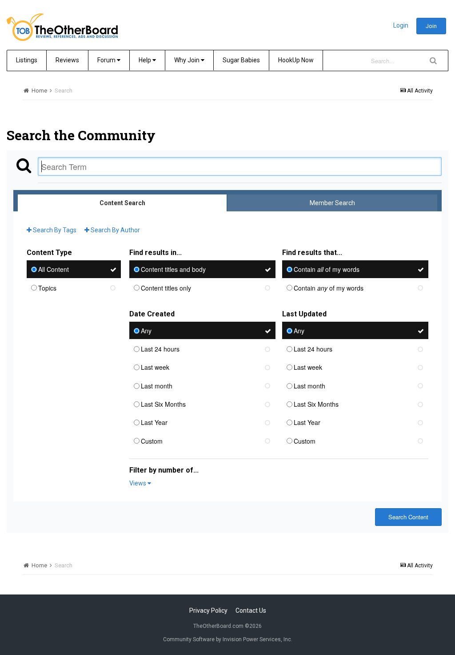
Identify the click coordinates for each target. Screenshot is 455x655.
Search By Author (114, 230)
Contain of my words (326, 269)
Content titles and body (173, 269)
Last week (155, 367)
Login (400, 25)
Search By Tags (54, 230)
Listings (26, 60)
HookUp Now (296, 60)
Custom (152, 441)
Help (145, 60)
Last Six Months (163, 404)
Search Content (408, 517)
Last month (156, 385)
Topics (47, 287)
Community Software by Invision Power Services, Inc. (227, 639)
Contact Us (250, 610)
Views (138, 483)
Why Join (187, 60)
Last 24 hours (160, 348)
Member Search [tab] (332, 202)
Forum (107, 60)
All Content (53, 269)
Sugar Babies (241, 60)
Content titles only (166, 287)
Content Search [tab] (122, 202)
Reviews (67, 60)
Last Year (154, 422)
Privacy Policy (208, 610)
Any (146, 330)
